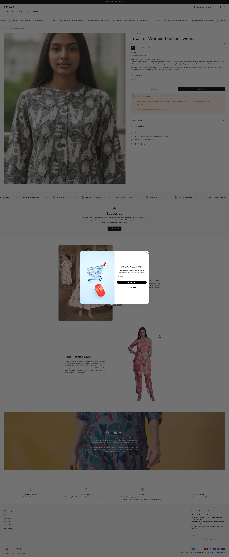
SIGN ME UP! (132, 282)
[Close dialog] (147, 253)
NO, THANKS (132, 287)
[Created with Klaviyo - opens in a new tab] (114, 305)
